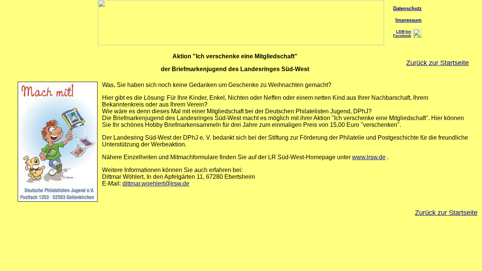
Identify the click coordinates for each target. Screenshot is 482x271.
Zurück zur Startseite (437, 63)
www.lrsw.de (369, 157)
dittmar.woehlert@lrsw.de (155, 183)
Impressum (408, 20)
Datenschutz (407, 8)
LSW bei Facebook (402, 33)
